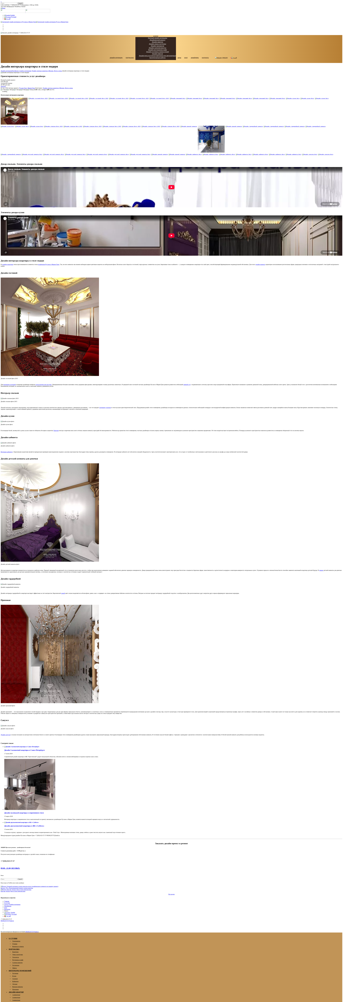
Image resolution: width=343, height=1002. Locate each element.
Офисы (14, 968)
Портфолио (7, 906)
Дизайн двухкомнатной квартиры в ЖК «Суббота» (24, 826)
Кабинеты (15, 981)
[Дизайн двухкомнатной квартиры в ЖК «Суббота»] (21, 822)
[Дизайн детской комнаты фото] (32, 154)
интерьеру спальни (105, 407)
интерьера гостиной (9, 384)
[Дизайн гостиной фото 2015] (14, 124)
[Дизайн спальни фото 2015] (53, 126)
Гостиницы (15, 965)
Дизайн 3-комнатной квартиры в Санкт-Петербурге (24, 750)
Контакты (7, 909)
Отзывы (14, 944)
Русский (14, 914)
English (12, 912)
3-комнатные (16, 1000)
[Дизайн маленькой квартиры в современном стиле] (29, 809)
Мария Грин (31, 88)
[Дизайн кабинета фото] (194, 154)
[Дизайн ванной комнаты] (188, 126)
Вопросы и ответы (18, 946)
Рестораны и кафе (17, 960)
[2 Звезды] (10, 89)
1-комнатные (16, 995)
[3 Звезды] (17, 89)
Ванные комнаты (17, 987)
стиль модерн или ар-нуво (44, 384)
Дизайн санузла (5, 735)
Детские (14, 984)
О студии (7, 903)
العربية (8, 916)
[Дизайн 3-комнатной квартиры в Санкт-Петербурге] (21, 746)
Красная (56, 430)
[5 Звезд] (30, 89)
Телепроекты (16, 941)
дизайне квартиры (7, 264)
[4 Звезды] (24, 89)
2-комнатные (16, 997)
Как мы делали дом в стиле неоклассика (13, 891)
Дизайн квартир (16, 992)
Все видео (171, 894)
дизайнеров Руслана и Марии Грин (48, 264)
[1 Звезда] (4, 89)
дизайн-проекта (260, 264)
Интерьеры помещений (20, 971)
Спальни (15, 978)
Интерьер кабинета (6, 452)
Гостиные (15, 973)
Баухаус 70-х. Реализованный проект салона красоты (17, 888)
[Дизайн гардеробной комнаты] (253, 126)
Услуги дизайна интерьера (12, 904)
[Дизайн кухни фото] (293, 98)
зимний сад (186, 384)
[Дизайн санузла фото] (309, 154)
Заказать (3, 86)
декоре (321, 570)
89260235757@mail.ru (7, 921)
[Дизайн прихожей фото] (177, 98)
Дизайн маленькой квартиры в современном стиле (24, 813)
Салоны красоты (17, 962)
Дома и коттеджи (17, 954)
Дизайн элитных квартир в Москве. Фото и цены (58, 88)
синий (63, 593)
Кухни (14, 976)
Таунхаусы (15, 957)
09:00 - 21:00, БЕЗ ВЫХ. (10, 868)
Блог (5, 907)
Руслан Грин (23, 88)
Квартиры (15, 952)
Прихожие (15, 989)
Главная (6, 901)
